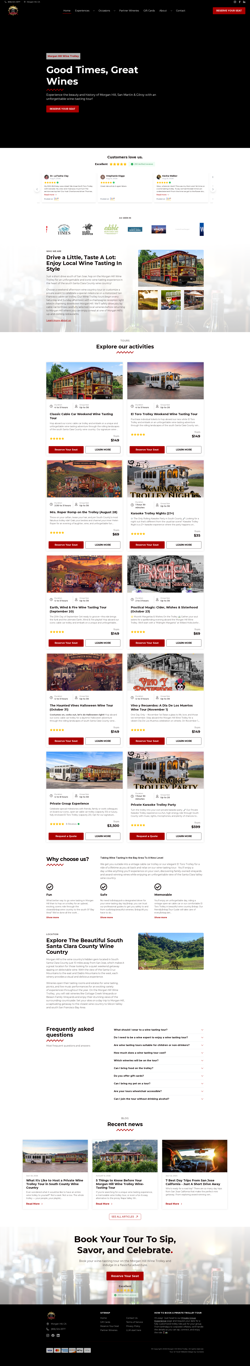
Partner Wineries (129, 10)
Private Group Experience (69, 803)
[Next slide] (213, 189)
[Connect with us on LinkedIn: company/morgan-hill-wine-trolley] (58, 1335)
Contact (180, 10)
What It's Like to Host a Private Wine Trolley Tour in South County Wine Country (54, 1184)
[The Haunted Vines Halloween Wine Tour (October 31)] (84, 672)
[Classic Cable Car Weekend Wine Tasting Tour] (84, 380)
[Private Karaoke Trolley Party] (165, 770)
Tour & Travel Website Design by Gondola (187, 1352)
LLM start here (133, 1330)
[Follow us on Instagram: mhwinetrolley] (47, 1335)
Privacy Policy (133, 1326)
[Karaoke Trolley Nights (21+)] (165, 478)
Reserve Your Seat (62, 109)
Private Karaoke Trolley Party (153, 804)
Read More (55, 1204)
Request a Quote (66, 836)
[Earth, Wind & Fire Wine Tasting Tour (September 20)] (84, 574)
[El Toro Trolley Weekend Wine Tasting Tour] (165, 380)
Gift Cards (149, 10)
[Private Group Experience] (84, 770)
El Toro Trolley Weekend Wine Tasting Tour (164, 414)
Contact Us (131, 1318)
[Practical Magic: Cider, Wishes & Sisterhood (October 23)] (165, 574)
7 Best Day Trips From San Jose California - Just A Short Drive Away (193, 1182)
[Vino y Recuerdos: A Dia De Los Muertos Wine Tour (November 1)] (165, 672)
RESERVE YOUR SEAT (229, 10)
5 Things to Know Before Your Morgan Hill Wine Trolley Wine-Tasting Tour (120, 1184)
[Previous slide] (37, 189)
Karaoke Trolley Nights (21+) (152, 513)
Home (66, 10)
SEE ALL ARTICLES (123, 1216)
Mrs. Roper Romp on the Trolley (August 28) (83, 512)
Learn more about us (58, 320)
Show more (52, 917)
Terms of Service (134, 1322)
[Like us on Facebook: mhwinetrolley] (53, 1335)
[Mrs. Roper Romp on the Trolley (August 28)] (84, 478)
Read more (49, 195)
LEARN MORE (107, 449)
